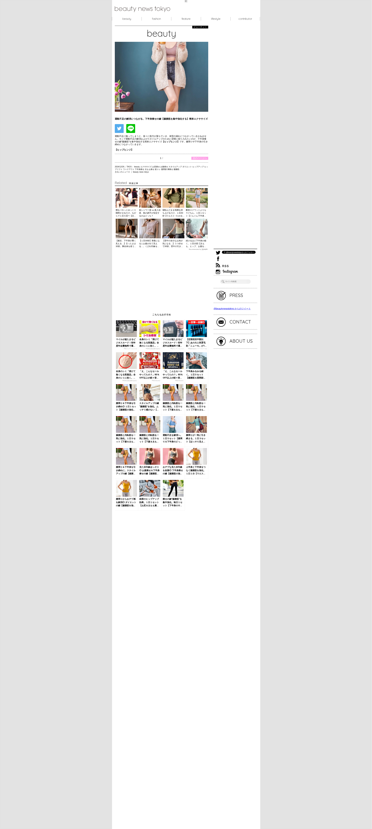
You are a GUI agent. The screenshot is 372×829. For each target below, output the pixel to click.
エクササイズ (146, 167)
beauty (126, 18)
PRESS (236, 295)
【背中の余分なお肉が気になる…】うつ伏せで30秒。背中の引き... (172, 243)
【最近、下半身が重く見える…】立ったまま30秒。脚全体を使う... (126, 243)
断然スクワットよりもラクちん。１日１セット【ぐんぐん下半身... (196, 213)
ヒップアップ (198, 167)
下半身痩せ (140, 169)
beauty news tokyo (141, 172)
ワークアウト (129, 169)
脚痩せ (170, 169)
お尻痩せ (156, 167)
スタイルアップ (175, 167)
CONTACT (240, 322)
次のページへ (200, 158)
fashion (156, 18)
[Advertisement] (161, 279)
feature (186, 18)
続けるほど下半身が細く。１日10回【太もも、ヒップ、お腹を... (196, 243)
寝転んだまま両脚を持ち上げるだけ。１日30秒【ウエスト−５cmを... (173, 213)
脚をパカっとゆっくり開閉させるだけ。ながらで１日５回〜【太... (126, 213)
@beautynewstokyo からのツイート (232, 308)
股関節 (164, 169)
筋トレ (158, 169)
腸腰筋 (176, 169)
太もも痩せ (150, 169)
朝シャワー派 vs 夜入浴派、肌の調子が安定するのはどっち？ (150, 213)
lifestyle (215, 18)
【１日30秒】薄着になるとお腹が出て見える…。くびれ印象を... (149, 243)
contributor (245, 18)
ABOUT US (241, 341)
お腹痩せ (164, 167)
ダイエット (187, 167)
